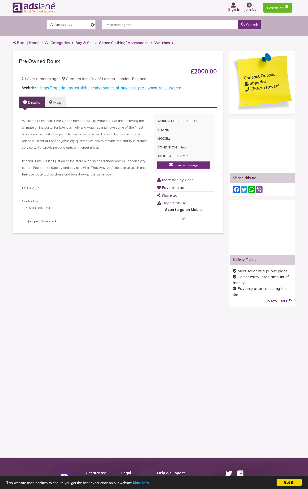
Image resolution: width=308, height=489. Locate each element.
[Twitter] (228, 473)
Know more (278, 300)
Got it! (289, 482)
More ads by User (177, 179)
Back (21, 42)
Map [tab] (56, 102)
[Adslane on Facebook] (240, 473)
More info (141, 482)
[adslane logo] (41, 7)
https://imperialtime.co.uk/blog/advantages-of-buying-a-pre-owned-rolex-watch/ (110, 87)
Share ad (168, 195)
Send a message (185, 165)
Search (251, 24)
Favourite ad (172, 187)
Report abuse (173, 203)
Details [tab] (33, 102)
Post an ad (275, 8)
